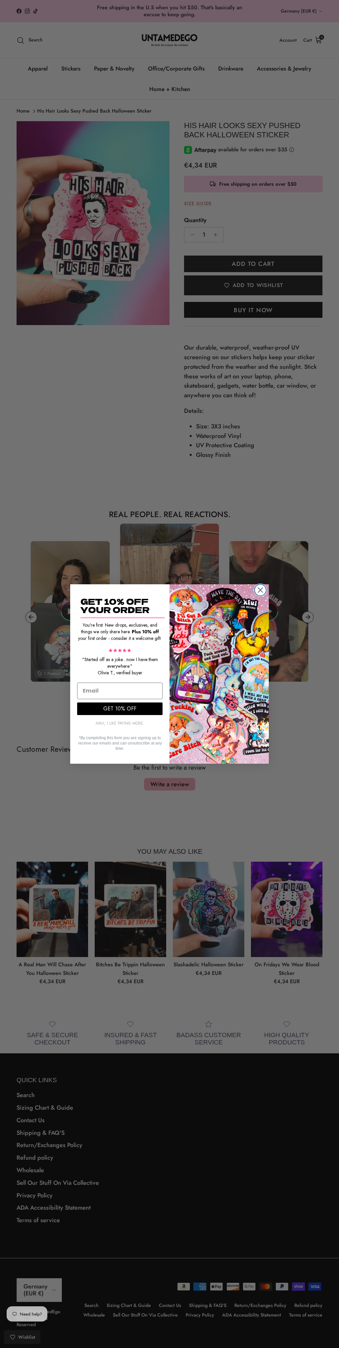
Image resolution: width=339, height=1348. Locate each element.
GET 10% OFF (119, 708)
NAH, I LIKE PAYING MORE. (120, 723)
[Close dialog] (260, 590)
